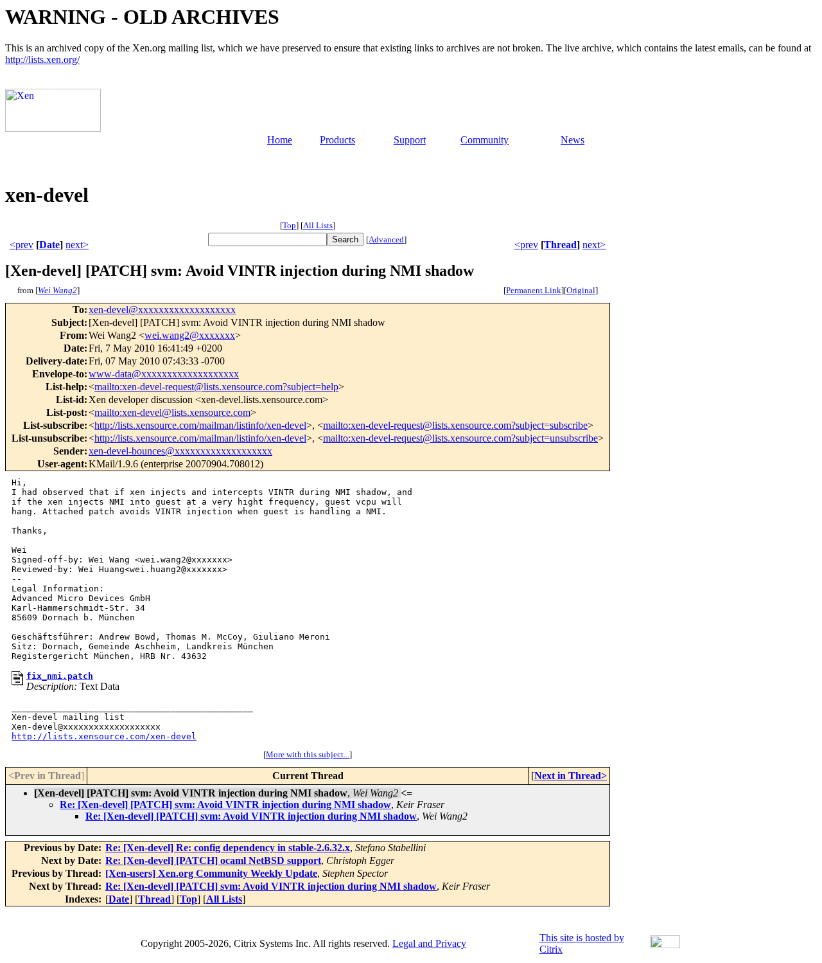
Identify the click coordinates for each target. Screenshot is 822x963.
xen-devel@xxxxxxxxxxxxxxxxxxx (162, 309)
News (572, 139)
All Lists (318, 225)
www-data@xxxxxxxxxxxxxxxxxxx (164, 373)
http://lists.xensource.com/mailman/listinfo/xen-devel (200, 425)
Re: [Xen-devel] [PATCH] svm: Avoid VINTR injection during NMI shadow (225, 804)
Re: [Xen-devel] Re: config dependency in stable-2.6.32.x (227, 847)
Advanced (386, 239)
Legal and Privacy (429, 943)
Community (484, 139)
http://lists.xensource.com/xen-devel (104, 736)
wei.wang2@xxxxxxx (189, 335)
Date (49, 244)
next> (77, 244)
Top (289, 225)
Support (410, 139)
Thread (560, 244)
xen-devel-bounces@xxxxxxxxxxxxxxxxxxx (180, 451)
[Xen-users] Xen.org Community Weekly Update (211, 873)
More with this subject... (307, 754)
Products (337, 139)
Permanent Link (533, 290)
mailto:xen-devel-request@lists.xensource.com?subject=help (216, 386)
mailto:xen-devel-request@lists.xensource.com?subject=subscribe (455, 425)
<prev (21, 244)
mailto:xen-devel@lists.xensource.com (172, 412)
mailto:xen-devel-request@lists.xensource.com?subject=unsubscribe (460, 438)
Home (279, 139)
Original (580, 290)
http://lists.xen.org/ (42, 59)
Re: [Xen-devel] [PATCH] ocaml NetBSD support (213, 860)
